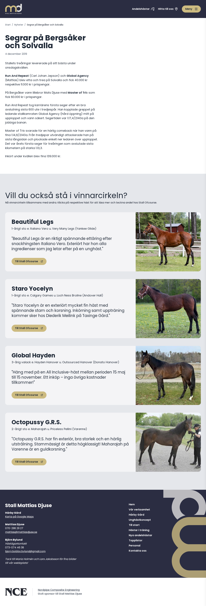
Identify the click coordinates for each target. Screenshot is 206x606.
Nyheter (18, 24)
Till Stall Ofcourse (26, 261)
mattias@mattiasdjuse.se (21, 532)
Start (8, 24)
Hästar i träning (139, 530)
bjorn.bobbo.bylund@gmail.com (25, 551)
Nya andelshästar (140, 535)
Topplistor (135, 540)
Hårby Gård (136, 515)
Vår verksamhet (139, 509)
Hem (132, 504)
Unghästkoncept (140, 520)
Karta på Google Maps (19, 516)
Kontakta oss (137, 551)
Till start (134, 525)
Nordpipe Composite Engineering (59, 590)
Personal (134, 545)
